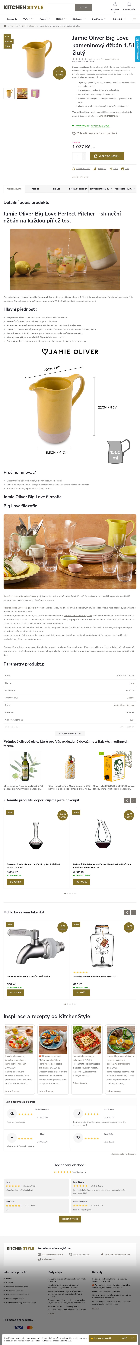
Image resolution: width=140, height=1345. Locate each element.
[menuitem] (12, 19)
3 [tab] (70, 893)
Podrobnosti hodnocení (110, 59)
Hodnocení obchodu (70, 1165)
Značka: (80, 177)
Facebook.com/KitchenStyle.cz (118, 1254)
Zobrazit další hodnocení (123, 1153)
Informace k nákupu (14, 1290)
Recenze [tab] (35, 189)
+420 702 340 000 (81, 1254)
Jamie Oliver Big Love (124, 705)
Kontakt (9, 1282)
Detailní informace (108, 115)
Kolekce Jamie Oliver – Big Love (19, 607)
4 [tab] (72, 893)
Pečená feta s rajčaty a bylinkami (106, 1291)
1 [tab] (65, 893)
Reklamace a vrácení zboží (17, 1294)
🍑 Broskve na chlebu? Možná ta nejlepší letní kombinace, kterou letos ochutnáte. (111, 1286)
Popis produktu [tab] (14, 189)
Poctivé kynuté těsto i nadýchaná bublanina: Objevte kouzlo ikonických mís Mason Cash (66, 1301)
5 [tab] (75, 893)
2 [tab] (67, 893)
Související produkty (99, 189)
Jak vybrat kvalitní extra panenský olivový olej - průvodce (67, 1280)
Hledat (83, 7)
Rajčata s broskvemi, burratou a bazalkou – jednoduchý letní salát (15, 1060)
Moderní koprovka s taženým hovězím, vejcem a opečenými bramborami (121, 1060)
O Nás (9, 1278)
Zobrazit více (70, 1219)
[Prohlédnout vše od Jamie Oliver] (70, 551)
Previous (127, 800)
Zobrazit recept (12, 1091)
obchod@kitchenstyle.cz (52, 1254)
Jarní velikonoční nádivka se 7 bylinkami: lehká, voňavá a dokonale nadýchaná (111, 1302)
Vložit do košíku (109, 156)
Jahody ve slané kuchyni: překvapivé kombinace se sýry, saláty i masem (63, 1286)
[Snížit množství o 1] (84, 158)
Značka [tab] (78, 189)
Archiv (51, 1313)
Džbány (130, 697)
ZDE (69, 1341)
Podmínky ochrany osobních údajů (21, 1302)
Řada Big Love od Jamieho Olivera (20, 596)
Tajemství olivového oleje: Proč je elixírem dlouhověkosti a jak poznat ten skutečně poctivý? (65, 1294)
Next (133, 800)
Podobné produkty (123, 189)
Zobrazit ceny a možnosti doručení (97, 133)
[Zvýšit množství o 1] (84, 154)
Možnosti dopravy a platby (17, 1286)
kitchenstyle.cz (48, 1259)
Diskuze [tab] (56, 189)
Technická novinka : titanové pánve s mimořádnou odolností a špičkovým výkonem (67, 1307)
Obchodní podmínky (15, 1298)
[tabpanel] (37, 848)
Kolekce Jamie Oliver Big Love (78, 615)
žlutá (132, 683)
